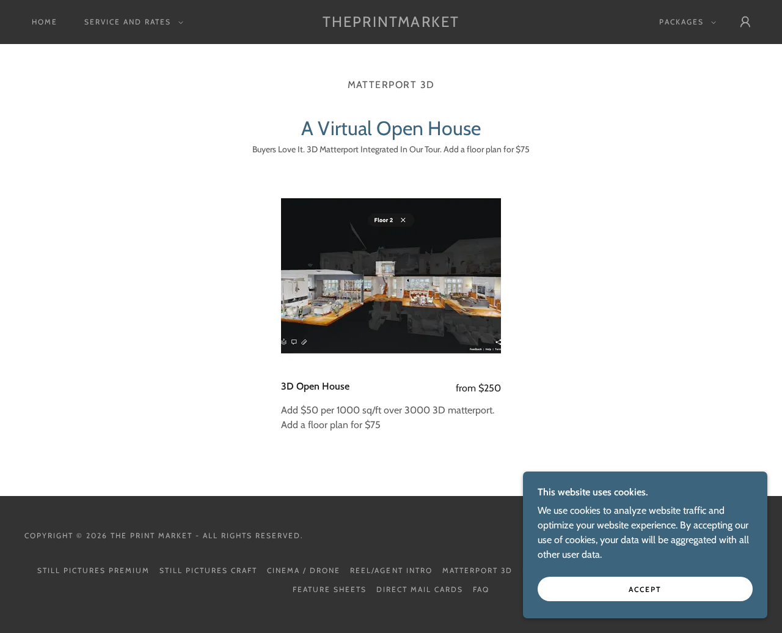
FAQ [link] (481, 589)
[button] (131, 22)
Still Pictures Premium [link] (93, 570)
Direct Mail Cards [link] (419, 589)
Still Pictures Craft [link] (208, 570)
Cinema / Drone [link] (303, 570)
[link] (391, 23)
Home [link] (44, 21)
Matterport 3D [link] (477, 570)
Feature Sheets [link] (330, 589)
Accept (645, 589)
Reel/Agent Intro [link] (391, 570)
